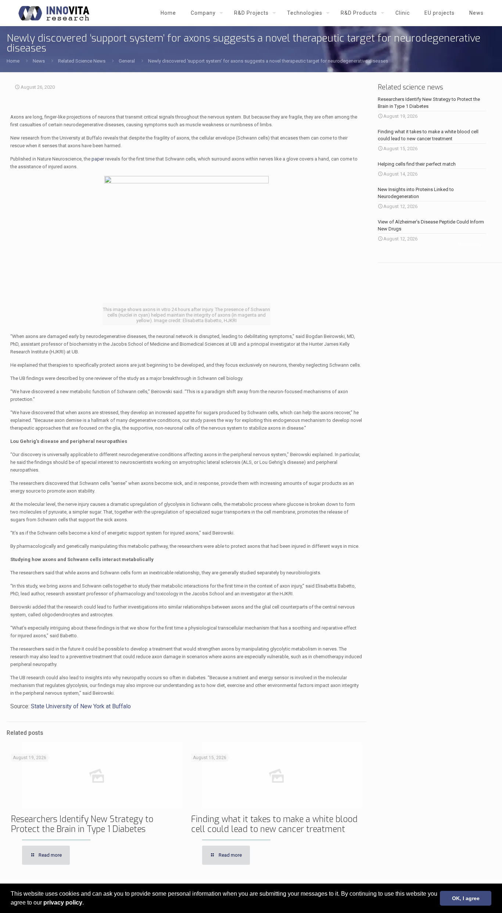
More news (469, 244)
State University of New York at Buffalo (81, 706)
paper (98, 159)
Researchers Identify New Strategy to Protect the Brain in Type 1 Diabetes (82, 824)
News (39, 61)
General (127, 61)
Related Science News (81, 61)
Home (13, 61)
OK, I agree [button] (466, 898)
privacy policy (62, 902)
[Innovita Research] (53, 13)
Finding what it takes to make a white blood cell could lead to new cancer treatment (274, 824)
